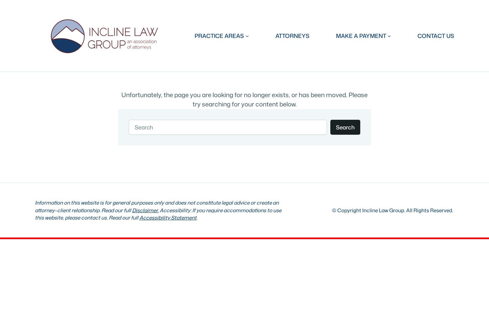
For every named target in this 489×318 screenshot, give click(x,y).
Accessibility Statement (168, 217)
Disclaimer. (145, 210)
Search (345, 127)
